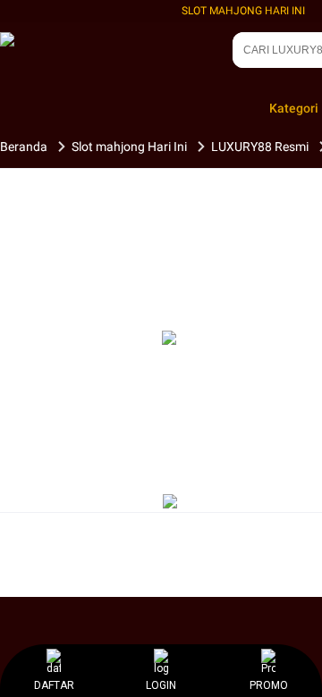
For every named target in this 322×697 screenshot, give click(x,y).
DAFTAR (54, 685)
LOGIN (161, 685)
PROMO (269, 685)
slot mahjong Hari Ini (243, 10)
